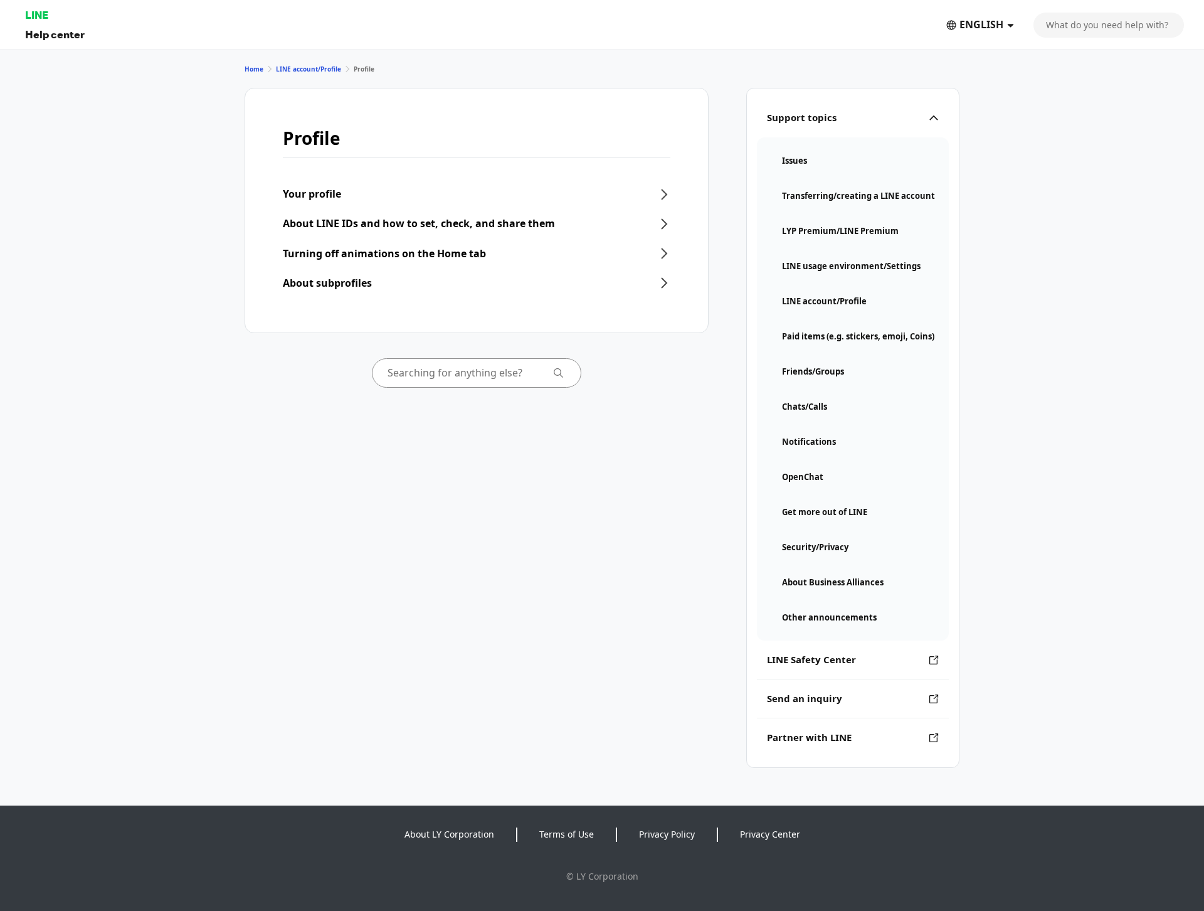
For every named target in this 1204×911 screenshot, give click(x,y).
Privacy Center (770, 834)
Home (254, 69)
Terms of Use (566, 834)
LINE (36, 14)
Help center (55, 34)
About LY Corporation (449, 834)
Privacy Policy (667, 834)
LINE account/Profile (308, 69)
